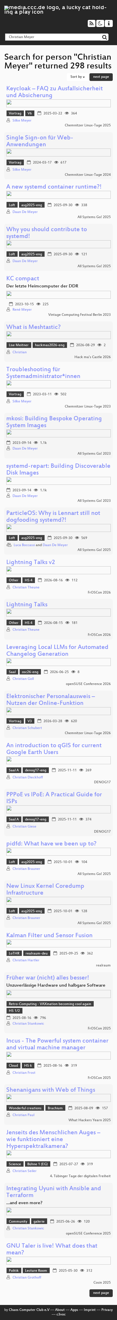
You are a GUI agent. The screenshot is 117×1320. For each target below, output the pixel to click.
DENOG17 (102, 782)
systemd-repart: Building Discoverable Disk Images (58, 470)
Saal (12, 672)
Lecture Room (36, 1271)
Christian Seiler (24, 1171)
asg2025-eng (31, 205)
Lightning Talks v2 (30, 562)
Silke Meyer (22, 121)
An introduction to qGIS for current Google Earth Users (54, 749)
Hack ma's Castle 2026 (92, 357)
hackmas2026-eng (49, 345)
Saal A (14, 770)
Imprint (90, 1310)
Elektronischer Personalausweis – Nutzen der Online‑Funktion (50, 700)
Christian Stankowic (28, 1024)
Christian (19, 352)
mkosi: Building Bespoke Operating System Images (54, 422)
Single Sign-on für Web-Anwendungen (39, 142)
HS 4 (28, 580)
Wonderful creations (25, 1108)
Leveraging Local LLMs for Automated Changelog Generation (57, 651)
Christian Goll (23, 679)
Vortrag (15, 114)
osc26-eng (30, 672)
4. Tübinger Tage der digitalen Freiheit (80, 1176)
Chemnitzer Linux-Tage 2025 (88, 126)
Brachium (55, 1108)
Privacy (107, 1310)
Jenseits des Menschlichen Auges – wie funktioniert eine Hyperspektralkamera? (53, 1139)
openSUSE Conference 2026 (88, 684)
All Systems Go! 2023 (94, 454)
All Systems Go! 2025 (94, 217)
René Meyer (22, 310)
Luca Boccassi (24, 545)
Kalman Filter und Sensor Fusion (49, 935)
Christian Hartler (25, 960)
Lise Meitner (19, 345)
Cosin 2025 (102, 1283)
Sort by (76, 77)
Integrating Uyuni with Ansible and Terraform (53, 1192)
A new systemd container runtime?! (54, 187)
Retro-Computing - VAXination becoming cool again (50, 1004)
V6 (30, 114)
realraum (103, 966)
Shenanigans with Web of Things (50, 1090)
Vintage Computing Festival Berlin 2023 (79, 315)
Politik (14, 1271)
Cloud (13, 1066)
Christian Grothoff (26, 1278)
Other (13, 580)
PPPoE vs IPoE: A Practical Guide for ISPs (54, 798)
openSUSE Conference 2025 (88, 1234)
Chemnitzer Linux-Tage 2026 (88, 733)
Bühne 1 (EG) (37, 1164)
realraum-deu (37, 954)
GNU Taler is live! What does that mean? (51, 1250)
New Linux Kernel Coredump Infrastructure (45, 890)
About (60, 1310)
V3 (30, 721)
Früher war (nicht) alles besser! (47, 978)
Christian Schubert (27, 728)
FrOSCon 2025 (99, 1029)
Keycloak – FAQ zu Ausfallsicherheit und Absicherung (54, 92)
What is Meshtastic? (33, 327)
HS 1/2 (14, 1011)
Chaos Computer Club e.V (29, 1310)
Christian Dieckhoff (27, 778)
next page (101, 77)
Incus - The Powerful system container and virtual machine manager (57, 1045)
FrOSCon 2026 (99, 593)
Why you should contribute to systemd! (46, 233)
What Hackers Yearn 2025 (89, 1120)
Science (15, 1164)
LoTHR (14, 954)
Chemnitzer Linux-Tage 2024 (88, 175)
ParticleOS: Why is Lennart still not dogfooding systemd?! (53, 517)
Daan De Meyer (25, 212)
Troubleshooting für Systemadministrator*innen (43, 373)
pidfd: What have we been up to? (51, 844)
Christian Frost (23, 1073)
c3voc (61, 1315)
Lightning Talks (26, 605)
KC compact (22, 279)
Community (18, 1222)
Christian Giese (24, 827)
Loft (12, 205)
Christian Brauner (26, 869)
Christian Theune (25, 588)
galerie (39, 1222)
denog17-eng (35, 770)
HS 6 (28, 1066)
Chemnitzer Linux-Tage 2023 (88, 407)
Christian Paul (23, 1115)
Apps (74, 1310)
